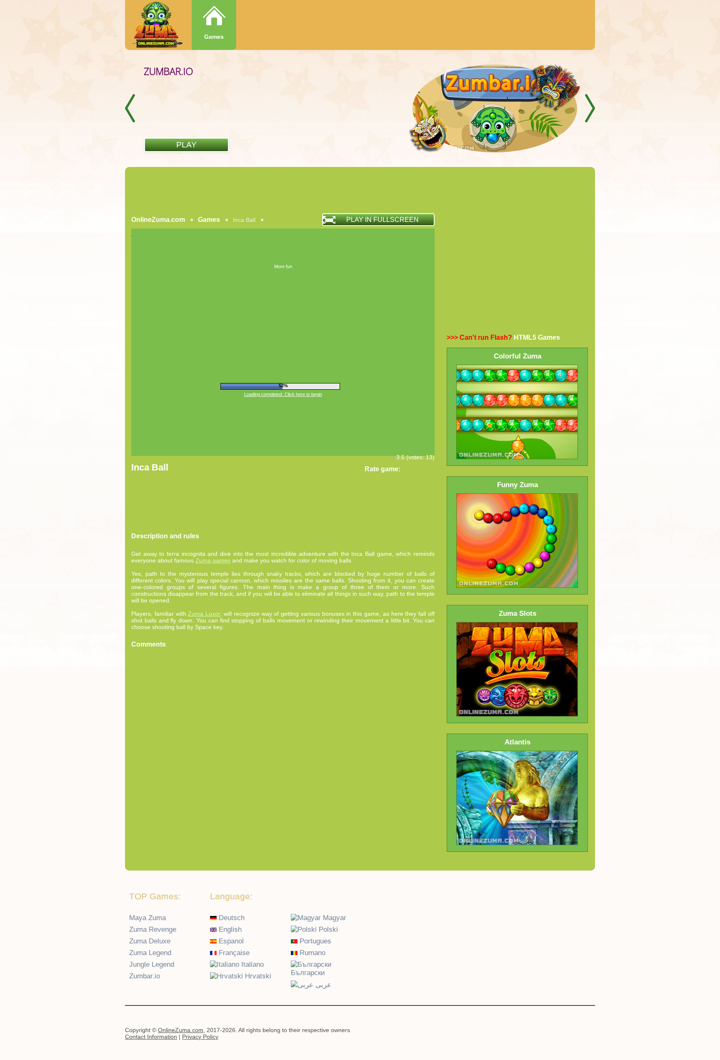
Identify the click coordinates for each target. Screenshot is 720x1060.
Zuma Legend (150, 953)
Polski (327, 929)
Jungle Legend (151, 964)
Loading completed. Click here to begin (283, 394)
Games (214, 36)
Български (308, 973)
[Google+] (569, 1031)
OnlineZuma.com (158, 219)
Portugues (314, 941)
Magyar (333, 918)
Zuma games (212, 560)
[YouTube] (553, 1031)
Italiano (251, 964)
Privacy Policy (200, 1036)
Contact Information (151, 1036)
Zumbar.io (144, 976)
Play (186, 144)
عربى (322, 985)
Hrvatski (257, 976)
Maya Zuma (147, 918)
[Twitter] (585, 1031)
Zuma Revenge (152, 929)
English (229, 929)
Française (233, 953)
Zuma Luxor (204, 613)
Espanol (230, 941)
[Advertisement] (360, 190)
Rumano (311, 953)
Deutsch (231, 918)
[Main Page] (156, 26)
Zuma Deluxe (149, 941)
